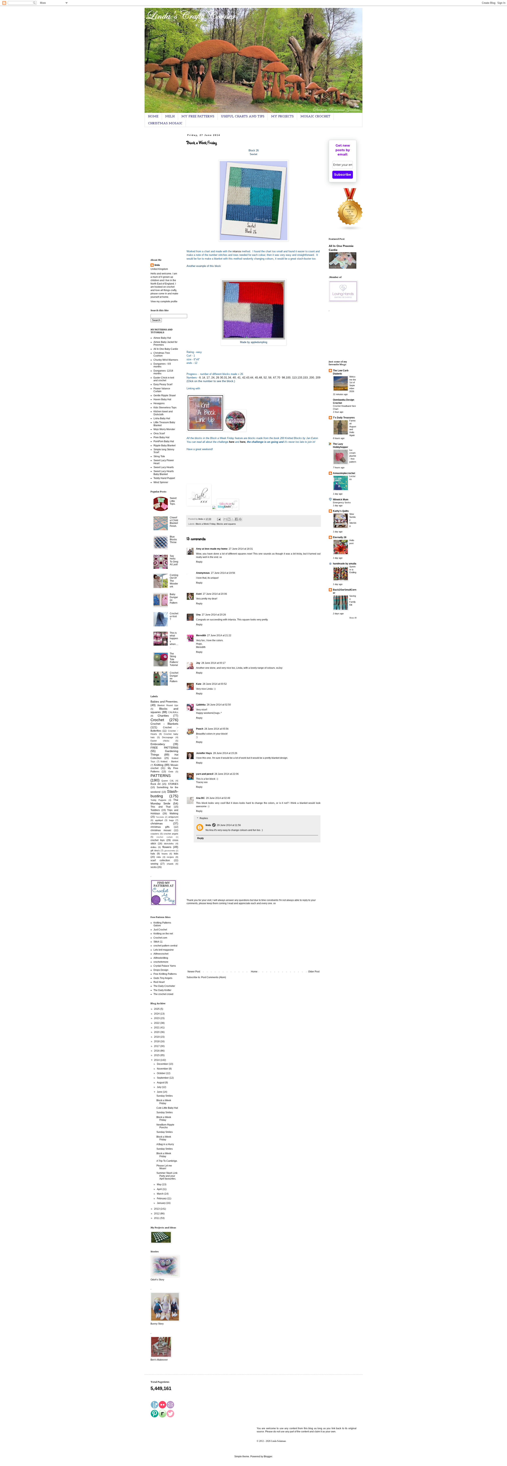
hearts (165, 853)
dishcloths (169, 843)
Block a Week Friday (205, 524)
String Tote (159, 456)
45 (256, 377)
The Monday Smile (164, 801)
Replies (204, 818)
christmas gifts (160, 827)
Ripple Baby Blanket (164, 445)
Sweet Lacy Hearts (163, 467)
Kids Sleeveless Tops (164, 407)
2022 (157, 1023)
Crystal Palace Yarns (164, 965)
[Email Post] (218, 519)
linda (208, 825)
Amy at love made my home (212, 548)
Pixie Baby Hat (161, 437)
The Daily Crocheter (164, 986)
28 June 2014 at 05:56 (216, 728)
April (159, 1189)
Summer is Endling (352, 569)
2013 (157, 1208)
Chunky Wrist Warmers (165, 359)
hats (153, 853)
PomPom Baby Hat (163, 441)
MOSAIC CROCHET (315, 116)
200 (311, 377)
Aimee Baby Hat (162, 338)
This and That (161, 806)
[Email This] (225, 519)
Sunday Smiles (164, 1095)
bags (171, 820)
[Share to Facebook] (236, 519)
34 (229, 377)
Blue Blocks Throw (173, 539)
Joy (198, 663)
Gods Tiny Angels (162, 978)
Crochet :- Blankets (164, 723)
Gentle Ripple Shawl (164, 395)
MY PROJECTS (282, 116)
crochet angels (171, 834)
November (163, 1068)
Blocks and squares (226, 524)
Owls (170, 771)
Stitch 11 (158, 941)
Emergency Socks (342, 502)
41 (239, 377)
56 (270, 377)
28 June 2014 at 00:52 (215, 684)
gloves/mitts (169, 851)
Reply (199, 561)
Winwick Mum (340, 499)
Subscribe (342, 174)
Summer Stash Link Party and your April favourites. (166, 1176)
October (161, 1073)
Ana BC (200, 798)
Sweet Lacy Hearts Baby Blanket (163, 472)
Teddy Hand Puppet (164, 478)
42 (243, 377)
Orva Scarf (159, 433)
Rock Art (155, 784)
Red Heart (159, 982)
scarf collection (160, 860)
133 (299, 377)
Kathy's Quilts (341, 511)
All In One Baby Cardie (165, 349)
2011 (157, 1218)
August (161, 1082)
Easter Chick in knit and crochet (163, 379)
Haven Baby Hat (162, 399)
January (161, 1203)
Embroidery (158, 744)
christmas (157, 823)
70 (278, 377)
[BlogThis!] (229, 519)
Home (254, 971)
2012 (157, 1213)
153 (305, 377)
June (160, 1091)
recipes (170, 857)
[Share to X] (233, 519)
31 (225, 377)
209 (318, 377)
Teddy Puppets (158, 800)
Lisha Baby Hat (161, 418)
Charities (163, 715)
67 (274, 377)
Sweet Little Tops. (173, 501)
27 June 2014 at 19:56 (223, 573)
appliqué (159, 820)
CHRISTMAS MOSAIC (165, 123)
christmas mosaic (161, 830)
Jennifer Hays (204, 753)
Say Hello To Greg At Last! (174, 560)
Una (198, 614)
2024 (157, 1013)
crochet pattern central (165, 945)
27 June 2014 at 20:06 (215, 594)
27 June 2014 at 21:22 (219, 635)
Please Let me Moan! (164, 1167)
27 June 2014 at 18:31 (241, 548)
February (162, 1198)
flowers (166, 847)
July (159, 1087)
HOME (153, 116)
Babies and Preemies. (164, 701)
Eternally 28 (339, 537)
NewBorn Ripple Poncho (165, 1126)
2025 (157, 1009)
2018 (157, 1041)
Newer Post (194, 971)
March (160, 1193)
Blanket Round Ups (167, 705)
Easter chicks (160, 741)
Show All (352, 618)
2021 (157, 1027)
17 (208, 377)
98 (283, 377)
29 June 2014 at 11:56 (229, 825)
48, (261, 377)
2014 (157, 1060)
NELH (170, 116)
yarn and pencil (204, 774)
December (163, 1064)
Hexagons (159, 403)
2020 (157, 1032)
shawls (170, 864)
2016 (157, 1050)
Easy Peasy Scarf (162, 384)
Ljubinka (201, 704)
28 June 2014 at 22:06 (226, 774)
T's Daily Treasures (344, 417)
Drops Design (160, 970)
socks (154, 867)
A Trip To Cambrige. (167, 1161)
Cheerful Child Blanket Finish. (174, 521)
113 (294, 377)
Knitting (158, 764)
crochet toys (158, 840)
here (242, 441)
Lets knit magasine (163, 949)
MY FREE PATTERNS (197, 116)
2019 (157, 1036)
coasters (155, 834)
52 (265, 377)
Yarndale (160, 817)
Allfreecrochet (160, 953)
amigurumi (173, 817)
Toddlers (155, 810)
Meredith (201, 635)
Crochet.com (160, 937)
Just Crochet (160, 929)
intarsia (237, 251)
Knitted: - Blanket (169, 761)
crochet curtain (164, 837)
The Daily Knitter (162, 990)
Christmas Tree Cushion (161, 354)
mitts (158, 857)
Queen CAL (167, 780)
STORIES (173, 784)
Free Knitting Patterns (165, 974)
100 (288, 377)
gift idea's (155, 850)
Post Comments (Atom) (213, 977)
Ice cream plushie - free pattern (352, 456)
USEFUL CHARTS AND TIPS (242, 116)
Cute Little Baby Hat (167, 1108)
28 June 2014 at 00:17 (213, 663)
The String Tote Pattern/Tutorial (174, 659)
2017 (157, 1046)
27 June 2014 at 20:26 (214, 614)
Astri (199, 594)
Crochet (157, 720)
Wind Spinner (160, 482)
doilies (153, 847)
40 (234, 377)
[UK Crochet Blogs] (350, 230)
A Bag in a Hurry (165, 1144)
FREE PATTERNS (164, 747)
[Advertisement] (253, 937)
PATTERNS (161, 776)
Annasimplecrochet (344, 473)
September (163, 1077)
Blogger (268, 1456)
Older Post (313, 971)
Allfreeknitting (160, 958)
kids (176, 853)
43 (247, 377)
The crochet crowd (163, 994)
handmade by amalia (344, 563)
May (159, 1184)
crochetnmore (160, 962)
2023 (157, 1018)
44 (251, 377)
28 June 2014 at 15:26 (225, 753)
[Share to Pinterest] (240, 519)
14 (203, 377)
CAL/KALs (173, 712)
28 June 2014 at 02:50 (219, 704)
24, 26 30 (217, 377)
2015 (157, 1055)
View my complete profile (164, 301)
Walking (174, 813)
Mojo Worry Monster (164, 429)
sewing (154, 863)
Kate (198, 684)
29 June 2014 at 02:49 (218, 798)
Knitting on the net (163, 933)
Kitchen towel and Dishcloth (163, 413)
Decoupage (167, 737)
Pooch (199, 728)
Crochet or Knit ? (174, 616)
